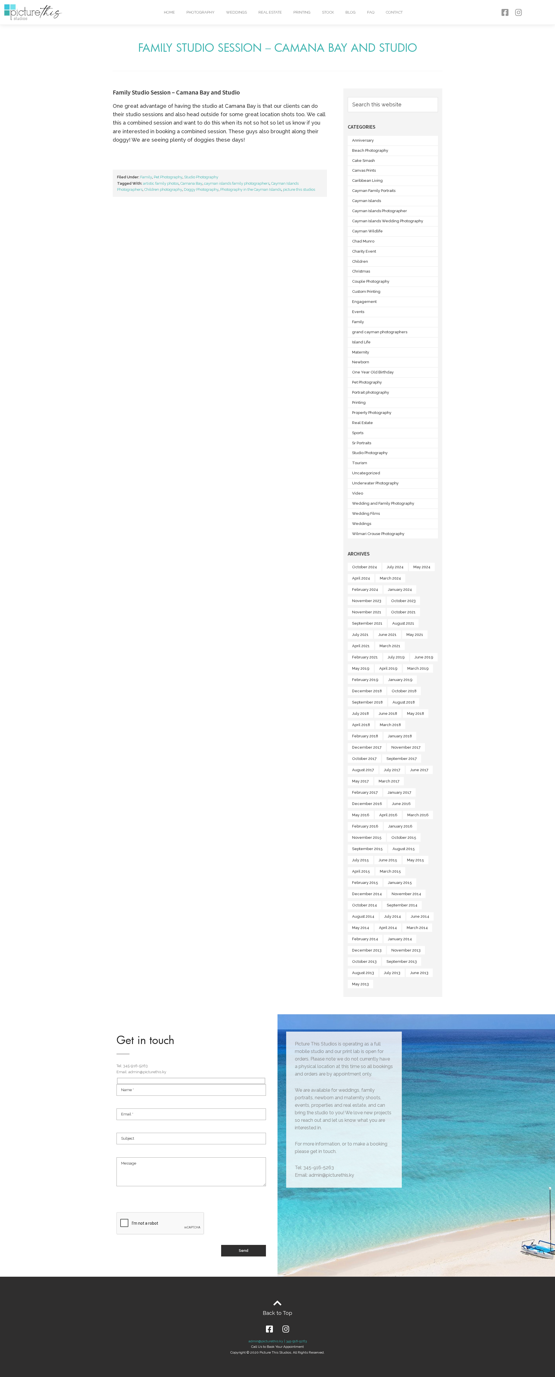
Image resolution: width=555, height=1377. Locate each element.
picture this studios (299, 189)
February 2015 (365, 882)
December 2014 (367, 894)
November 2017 (406, 747)
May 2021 (414, 634)
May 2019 (360, 668)
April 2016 (388, 815)
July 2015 (360, 860)
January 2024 (400, 589)
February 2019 (365, 680)
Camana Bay (191, 183)
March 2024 (390, 578)
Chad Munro (363, 241)
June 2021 (387, 634)
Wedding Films (366, 513)
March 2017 (389, 781)
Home (169, 12)
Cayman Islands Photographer (379, 211)
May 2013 (360, 984)
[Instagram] (518, 12)
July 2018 (360, 713)
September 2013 (401, 961)
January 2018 (400, 736)
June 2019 (424, 657)
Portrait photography (370, 392)
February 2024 (365, 589)
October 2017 (364, 758)
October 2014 (364, 905)
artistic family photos (161, 183)
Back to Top (277, 1313)
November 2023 (366, 601)
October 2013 (364, 961)
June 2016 (401, 804)
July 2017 (392, 770)
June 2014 (420, 916)
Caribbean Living (367, 180)
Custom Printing (366, 291)
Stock (328, 12)
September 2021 (367, 623)
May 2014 (360, 928)
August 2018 (404, 702)
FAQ (370, 12)
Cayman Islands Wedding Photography (387, 221)
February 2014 (365, 939)
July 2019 (396, 657)
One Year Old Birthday (373, 372)
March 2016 (418, 815)
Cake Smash (363, 160)
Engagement (364, 301)
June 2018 (388, 713)
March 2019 (418, 668)
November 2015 (367, 837)
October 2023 (403, 601)
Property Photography (371, 412)
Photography (200, 12)
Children (360, 261)
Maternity (360, 352)
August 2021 (403, 623)
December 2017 (367, 747)
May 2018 (415, 713)
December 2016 (367, 804)
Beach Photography (370, 150)
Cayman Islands (366, 201)
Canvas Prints (364, 170)
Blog (350, 12)
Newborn (360, 362)
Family (146, 177)
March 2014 (417, 928)
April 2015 (361, 871)
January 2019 (400, 680)
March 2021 (390, 646)
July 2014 (392, 916)
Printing (301, 12)
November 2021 (366, 612)
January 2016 (400, 826)
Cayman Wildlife (367, 231)
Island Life (361, 342)
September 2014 (402, 905)
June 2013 (419, 973)
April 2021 (361, 646)
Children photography (163, 189)
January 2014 (400, 939)
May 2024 (421, 567)
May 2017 (360, 781)
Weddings (236, 12)
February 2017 (365, 792)
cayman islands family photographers (236, 183)
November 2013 (406, 950)
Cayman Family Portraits (373, 190)
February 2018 (365, 736)
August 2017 (363, 770)
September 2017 (401, 758)
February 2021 (365, 657)
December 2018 (367, 691)
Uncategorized (366, 473)
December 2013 (367, 950)
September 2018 (367, 702)
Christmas (361, 271)
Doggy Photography (201, 189)
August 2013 (363, 973)
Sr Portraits (361, 443)
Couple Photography (370, 281)
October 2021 (403, 612)
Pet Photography (168, 177)
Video (357, 493)
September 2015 (367, 849)
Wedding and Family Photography (383, 503)
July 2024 (395, 567)
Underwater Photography (375, 483)
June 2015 (388, 860)
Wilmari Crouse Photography (378, 534)
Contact (394, 12)
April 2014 (388, 928)
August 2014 (363, 916)
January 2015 (400, 882)
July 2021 (360, 634)
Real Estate (270, 12)
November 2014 (406, 894)
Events (358, 312)
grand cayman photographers (379, 332)
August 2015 (404, 849)
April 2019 (388, 668)
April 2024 (361, 578)
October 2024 (364, 567)
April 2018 (361, 725)
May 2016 (360, 815)
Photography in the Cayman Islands (250, 189)
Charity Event (364, 251)
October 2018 (404, 691)
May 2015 (415, 860)
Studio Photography (201, 177)
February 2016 (365, 826)
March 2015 (390, 871)
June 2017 (419, 770)
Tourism (359, 463)
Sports (357, 433)
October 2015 (403, 837)
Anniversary (363, 140)
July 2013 (392, 973)
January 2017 (399, 792)
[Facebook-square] (505, 12)
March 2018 (390, 725)
